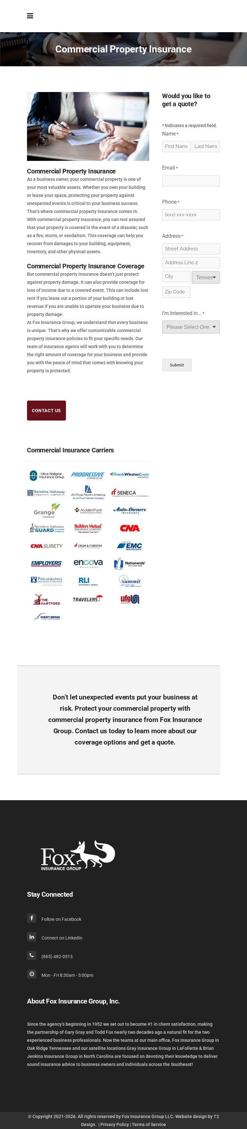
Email (170, 168)
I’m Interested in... (183, 313)
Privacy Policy (114, 1124)
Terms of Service (149, 1124)
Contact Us (46, 410)
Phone (170, 202)
